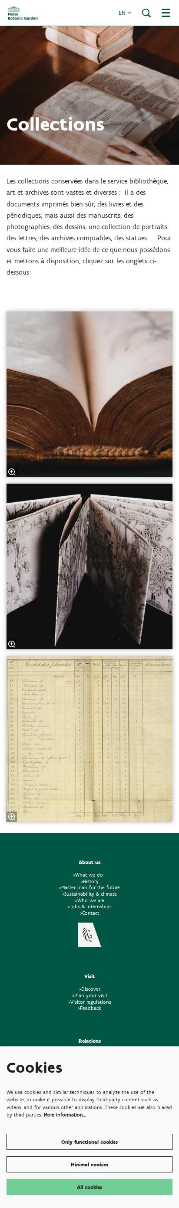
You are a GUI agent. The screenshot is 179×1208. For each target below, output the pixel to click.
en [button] (123, 13)
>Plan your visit (89, 995)
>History (90, 881)
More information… (65, 1114)
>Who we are (89, 900)
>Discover (89, 988)
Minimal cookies (89, 1164)
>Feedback (89, 1008)
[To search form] (146, 13)
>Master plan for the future (89, 887)
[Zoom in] (12, 472)
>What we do (89, 874)
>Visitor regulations (89, 1001)
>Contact (89, 913)
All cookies (89, 1187)
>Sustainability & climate (89, 893)
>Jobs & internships (90, 906)
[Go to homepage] (23, 12)
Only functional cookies (89, 1142)
